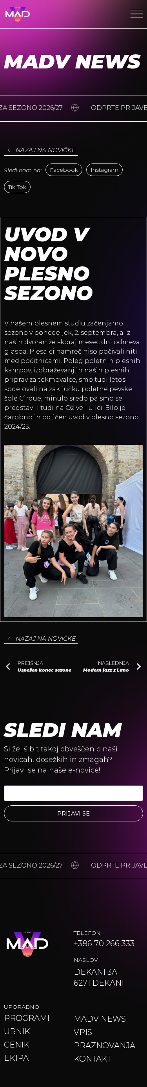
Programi (26, 1018)
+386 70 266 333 (104, 943)
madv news (100, 1019)
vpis (83, 1032)
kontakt (92, 1059)
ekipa (16, 1058)
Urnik (17, 1031)
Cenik (16, 1044)
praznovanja (104, 1045)
